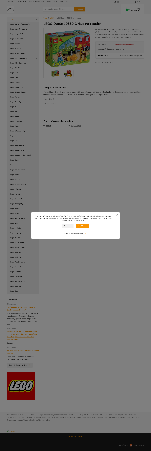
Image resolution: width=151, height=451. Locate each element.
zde (85, 234)
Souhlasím (82, 226)
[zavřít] (117, 215)
